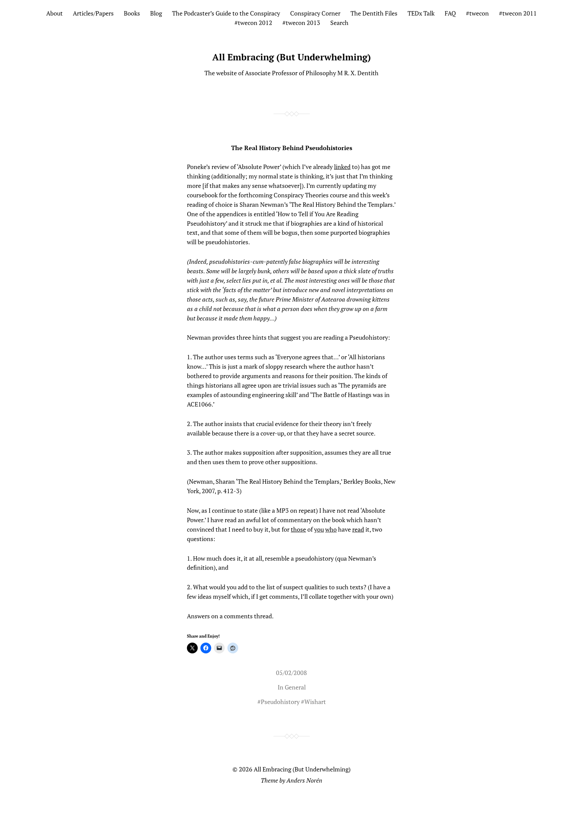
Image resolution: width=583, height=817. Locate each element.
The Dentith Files (374, 13)
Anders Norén (304, 780)
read (358, 529)
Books (132, 13)
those (298, 529)
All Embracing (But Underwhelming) (291, 57)
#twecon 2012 (253, 23)
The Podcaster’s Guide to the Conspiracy (226, 13)
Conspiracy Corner (315, 13)
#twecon (477, 13)
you (319, 529)
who (331, 529)
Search (339, 23)
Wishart (315, 702)
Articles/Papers (93, 13)
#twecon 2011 (518, 13)
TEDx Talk (421, 13)
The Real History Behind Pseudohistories (291, 148)
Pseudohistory (280, 702)
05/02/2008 (291, 673)
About (54, 13)
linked (342, 167)
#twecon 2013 (301, 23)
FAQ (450, 13)
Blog (156, 13)
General (295, 687)
